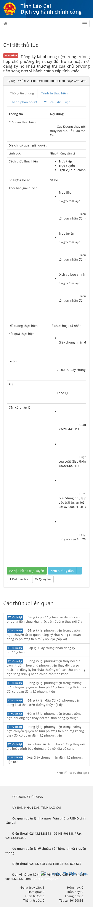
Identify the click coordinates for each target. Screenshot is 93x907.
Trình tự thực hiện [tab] (54, 93)
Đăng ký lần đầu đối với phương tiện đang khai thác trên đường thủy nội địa (43, 702)
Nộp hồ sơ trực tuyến (28, 571)
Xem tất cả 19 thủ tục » (73, 773)
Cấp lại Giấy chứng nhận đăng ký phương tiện (41, 650)
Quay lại (44, 579)
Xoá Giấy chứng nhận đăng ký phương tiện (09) (45, 759)
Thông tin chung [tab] (22, 93)
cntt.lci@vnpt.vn (46, 879)
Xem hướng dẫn (62, 571)
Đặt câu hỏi (20, 579)
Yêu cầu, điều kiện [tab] (57, 102)
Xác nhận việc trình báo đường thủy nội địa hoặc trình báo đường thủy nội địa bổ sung (46, 746)
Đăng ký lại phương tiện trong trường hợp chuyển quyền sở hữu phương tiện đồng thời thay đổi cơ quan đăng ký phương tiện (46, 687)
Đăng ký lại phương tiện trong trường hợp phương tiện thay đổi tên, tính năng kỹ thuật (44, 715)
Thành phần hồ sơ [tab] (23, 102)
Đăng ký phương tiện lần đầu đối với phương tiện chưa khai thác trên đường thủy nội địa (44, 619)
